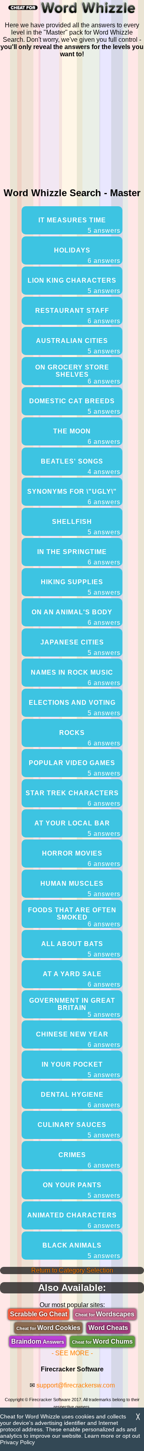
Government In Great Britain (75, 1007)
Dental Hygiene (81, 1099)
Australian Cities (78, 346)
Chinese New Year (78, 1039)
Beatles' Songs (80, 466)
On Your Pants (82, 1190)
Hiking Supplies (80, 587)
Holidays (87, 255)
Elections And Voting (75, 707)
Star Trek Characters (73, 798)
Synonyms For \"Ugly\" (73, 496)
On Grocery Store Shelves (78, 374)
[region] (72, 121)
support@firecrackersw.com (75, 1385)
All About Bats (81, 949)
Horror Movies (81, 858)
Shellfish (86, 527)
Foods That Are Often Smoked (74, 917)
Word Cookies (48, 1327)
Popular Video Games (74, 768)
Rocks (89, 738)
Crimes (89, 1160)
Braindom (37, 1341)
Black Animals (81, 1250)
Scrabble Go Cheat (38, 1314)
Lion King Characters (74, 285)
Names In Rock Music (75, 677)
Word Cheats (108, 1327)
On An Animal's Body (76, 617)
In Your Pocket (81, 1069)
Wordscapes (104, 1314)
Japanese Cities (80, 647)
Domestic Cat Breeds (74, 406)
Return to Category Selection (72, 1270)
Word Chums (102, 1341)
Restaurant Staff (78, 315)
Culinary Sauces (79, 1130)
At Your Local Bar (77, 828)
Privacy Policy (17, 1442)
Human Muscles (80, 888)
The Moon (86, 436)
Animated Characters (73, 1220)
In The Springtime (78, 557)
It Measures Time (79, 225)
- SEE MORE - (72, 1353)
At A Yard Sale (82, 979)
